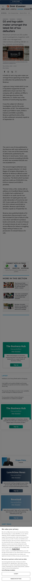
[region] (16, 554)
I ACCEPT (16, 574)
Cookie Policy (15, 549)
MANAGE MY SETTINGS (16, 579)
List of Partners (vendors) (8, 570)
